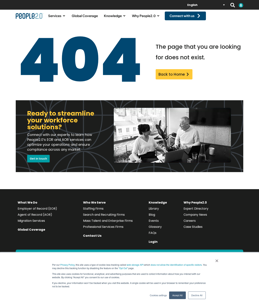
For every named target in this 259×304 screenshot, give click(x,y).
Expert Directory (196, 208)
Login (153, 242)
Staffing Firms (93, 208)
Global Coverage (31, 229)
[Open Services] (64, 15)
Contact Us (92, 235)
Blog (152, 214)
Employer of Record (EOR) (37, 208)
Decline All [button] (196, 295)
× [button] (217, 259)
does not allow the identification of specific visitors (176, 264)
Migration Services (31, 221)
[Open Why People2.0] (158, 15)
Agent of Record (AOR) (35, 214)
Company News (195, 214)
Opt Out (123, 268)
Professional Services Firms (103, 227)
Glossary (155, 227)
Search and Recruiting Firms (104, 214)
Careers (190, 221)
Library (154, 208)
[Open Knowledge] (124, 15)
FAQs (152, 233)
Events (154, 221)
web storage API (135, 264)
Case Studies (193, 227)
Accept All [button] (177, 295)
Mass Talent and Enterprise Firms (108, 221)
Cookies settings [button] (158, 295)
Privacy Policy (67, 264)
